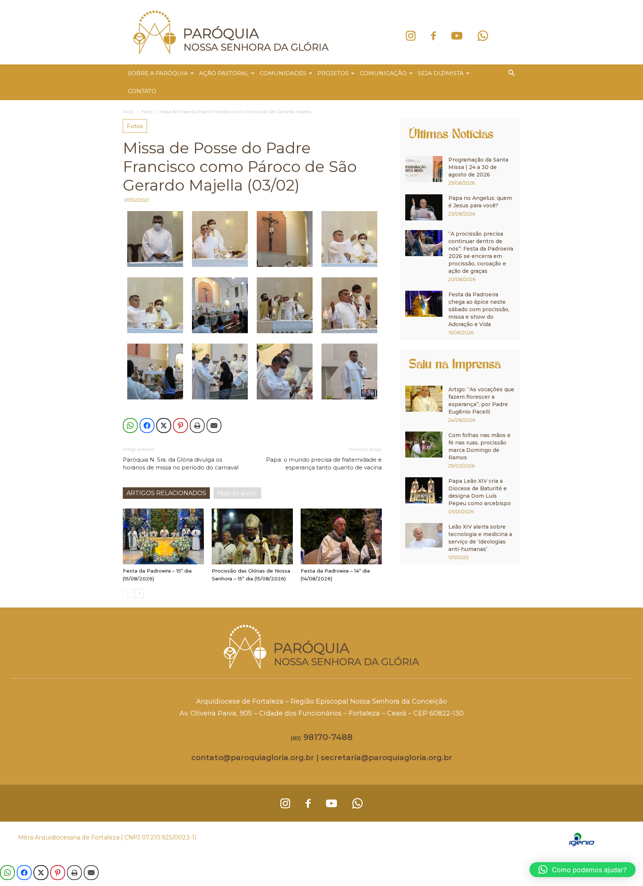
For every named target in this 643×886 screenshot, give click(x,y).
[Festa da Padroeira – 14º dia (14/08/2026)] (341, 536)
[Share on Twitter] (163, 425)
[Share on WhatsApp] (130, 425)
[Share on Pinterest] (180, 425)
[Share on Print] (197, 425)
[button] (511, 73)
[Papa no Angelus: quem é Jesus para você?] (423, 207)
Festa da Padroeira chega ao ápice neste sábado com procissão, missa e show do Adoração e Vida (478, 309)
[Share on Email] (214, 425)
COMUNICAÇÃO (383, 73)
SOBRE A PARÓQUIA (158, 73)
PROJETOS (333, 73)
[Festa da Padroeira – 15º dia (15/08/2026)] (163, 536)
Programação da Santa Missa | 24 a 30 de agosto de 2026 (478, 167)
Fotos (147, 111)
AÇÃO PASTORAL (224, 73)
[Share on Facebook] (147, 425)
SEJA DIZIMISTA (441, 73)
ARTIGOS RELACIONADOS (166, 493)
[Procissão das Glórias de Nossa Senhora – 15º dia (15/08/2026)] (252, 536)
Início (128, 111)
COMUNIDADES (283, 73)
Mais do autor (237, 493)
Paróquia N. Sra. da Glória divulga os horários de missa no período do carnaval (181, 463)
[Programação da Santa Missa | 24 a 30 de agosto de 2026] (423, 169)
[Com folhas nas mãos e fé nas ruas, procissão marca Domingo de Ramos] (423, 444)
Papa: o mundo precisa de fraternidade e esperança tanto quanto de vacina (324, 463)
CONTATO (142, 91)
